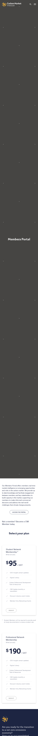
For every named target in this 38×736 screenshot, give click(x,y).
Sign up (11, 610)
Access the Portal (19, 512)
